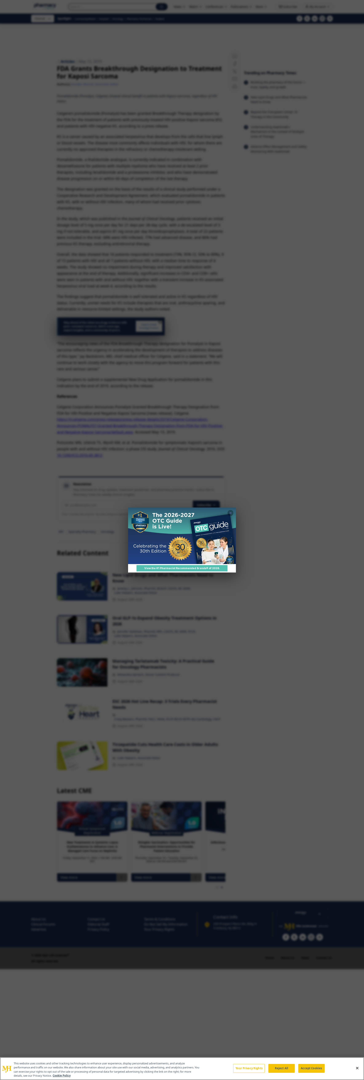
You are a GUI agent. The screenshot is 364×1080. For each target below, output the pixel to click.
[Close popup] (230, 513)
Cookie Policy (62, 1075)
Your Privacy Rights (249, 1068)
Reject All (281, 1068)
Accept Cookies (311, 1068)
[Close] (357, 1068)
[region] (182, 1068)
